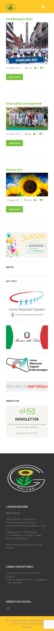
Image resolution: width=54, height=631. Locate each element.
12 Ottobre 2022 (13, 68)
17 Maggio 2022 (13, 200)
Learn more (14, 77)
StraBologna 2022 (19, 19)
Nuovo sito (14, 169)
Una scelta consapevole (24, 103)
